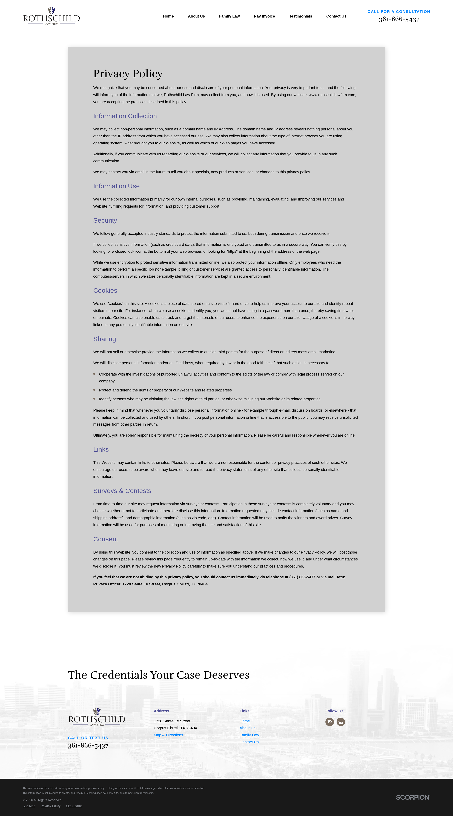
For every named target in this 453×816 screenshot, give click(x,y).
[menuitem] (29, 806)
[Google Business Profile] (341, 722)
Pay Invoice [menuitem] (264, 16)
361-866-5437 (399, 19)
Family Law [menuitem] (229, 16)
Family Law (249, 735)
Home (245, 721)
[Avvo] (329, 722)
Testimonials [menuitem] (300, 16)
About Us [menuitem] (196, 16)
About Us (248, 728)
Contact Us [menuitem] (336, 16)
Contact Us (249, 742)
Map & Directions (168, 735)
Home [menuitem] (168, 16)
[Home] (51, 16)
